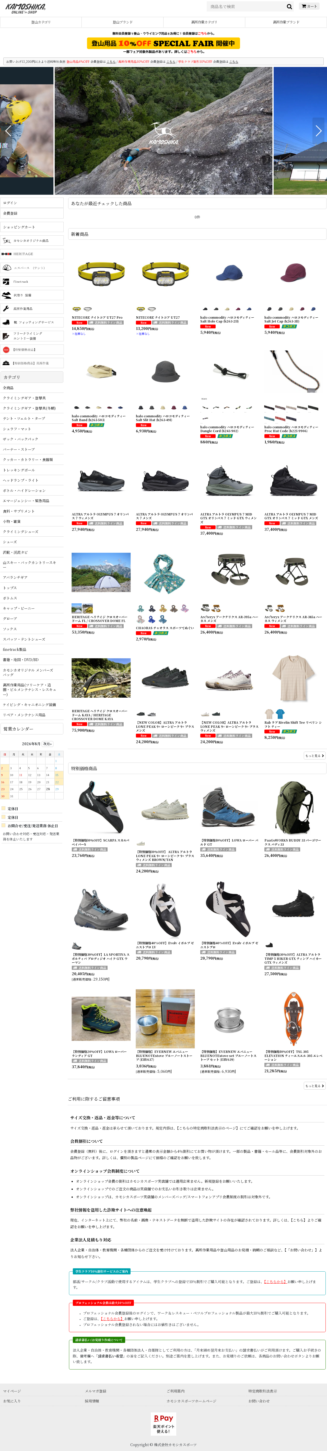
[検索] (290, 6)
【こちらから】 (275, 1281)
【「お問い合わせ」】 (302, 1249)
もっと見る (313, 755)
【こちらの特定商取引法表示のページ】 (208, 1128)
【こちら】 (299, 1220)
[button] (9, 131)
